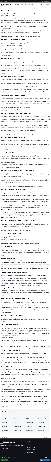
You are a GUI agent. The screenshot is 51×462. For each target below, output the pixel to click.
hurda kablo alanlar (11, 176)
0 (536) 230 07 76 (6, 1)
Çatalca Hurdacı (17, 418)
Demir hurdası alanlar (30, 155)
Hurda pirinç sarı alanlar (31, 140)
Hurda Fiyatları (24, 4)
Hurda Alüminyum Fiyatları (32, 445)
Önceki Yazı (4, 437)
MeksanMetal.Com (13, 457)
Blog (37, 4)
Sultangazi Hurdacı (17, 414)
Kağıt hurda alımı (39, 371)
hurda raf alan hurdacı (35, 250)
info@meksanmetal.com (46, 1)
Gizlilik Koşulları (48, 457)
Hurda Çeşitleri (31, 4)
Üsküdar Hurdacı (41, 430)
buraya (4, 448)
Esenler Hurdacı (5, 430)
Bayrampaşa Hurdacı (30, 414)
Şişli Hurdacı (16, 422)
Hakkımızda (42, 4)
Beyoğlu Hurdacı (29, 426)
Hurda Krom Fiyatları (31, 452)
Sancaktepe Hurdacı (17, 426)
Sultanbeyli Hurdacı (17, 430)
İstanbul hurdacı (38, 72)
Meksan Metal (43, 146)
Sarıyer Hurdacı (41, 422)
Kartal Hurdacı (4, 422)
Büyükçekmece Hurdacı (42, 418)
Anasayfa (17, 4)
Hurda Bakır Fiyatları (31, 447)
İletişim (47, 4)
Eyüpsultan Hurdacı (29, 430)
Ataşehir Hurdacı (41, 414)
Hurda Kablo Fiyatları (31, 450)
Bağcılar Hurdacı (5, 418)
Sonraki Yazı (47, 437)
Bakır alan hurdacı (44, 99)
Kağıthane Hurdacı (29, 422)
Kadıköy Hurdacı (29, 418)
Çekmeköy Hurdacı (41, 426)
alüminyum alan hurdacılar (41, 127)
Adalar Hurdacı (4, 426)
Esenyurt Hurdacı (5, 414)
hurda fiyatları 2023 (9, 318)
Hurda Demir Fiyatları (31, 449)
